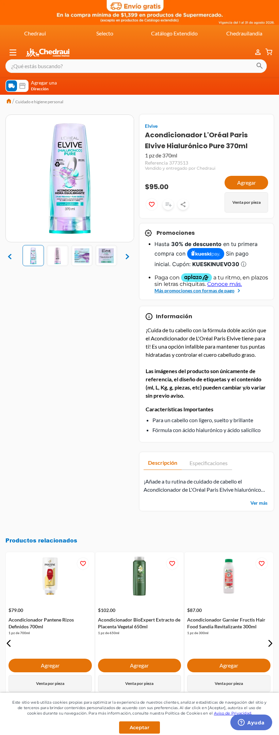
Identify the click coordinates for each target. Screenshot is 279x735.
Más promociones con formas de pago (194, 290)
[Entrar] (254, 52)
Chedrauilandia (244, 33)
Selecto (104, 33)
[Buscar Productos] (260, 66)
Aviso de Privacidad (232, 713)
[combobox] (136, 66)
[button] (12, 52)
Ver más (258, 503)
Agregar (246, 182)
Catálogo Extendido (174, 33)
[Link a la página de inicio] (8, 101)
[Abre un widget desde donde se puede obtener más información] (251, 723)
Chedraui (35, 33)
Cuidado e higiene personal (39, 101)
